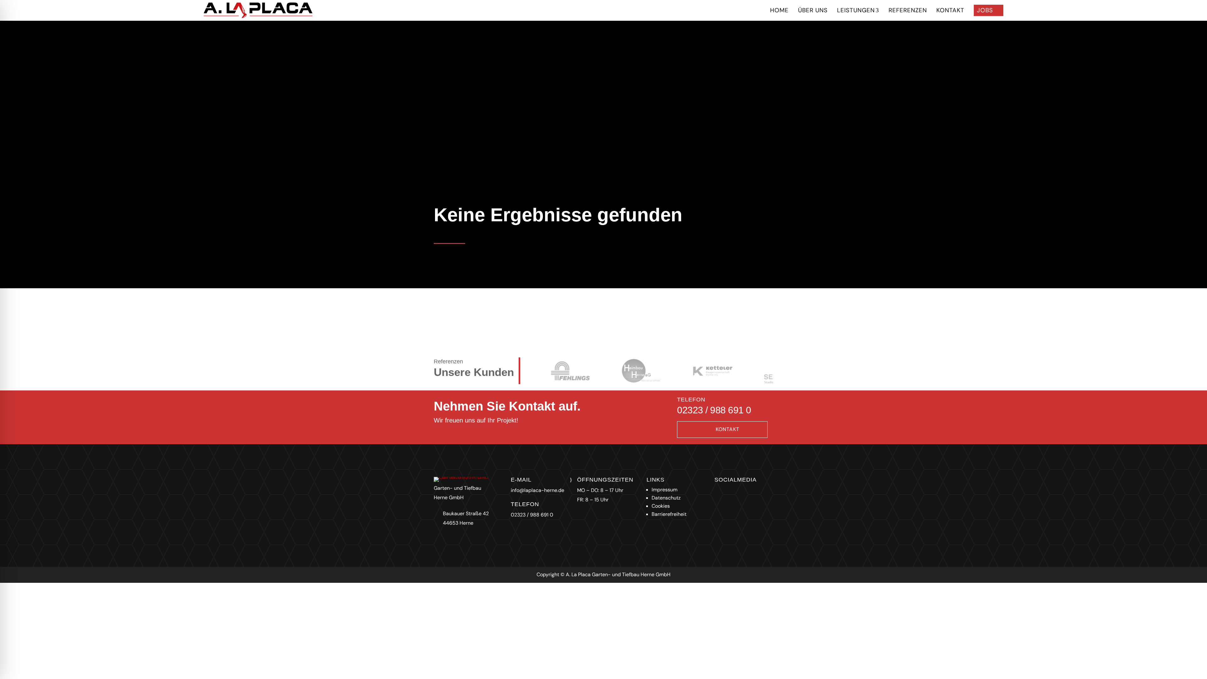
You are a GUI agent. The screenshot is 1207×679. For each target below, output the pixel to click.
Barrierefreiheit (669, 514)
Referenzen (908, 10)
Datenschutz (666, 497)
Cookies (661, 506)
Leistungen (858, 10)
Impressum (664, 489)
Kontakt (950, 10)
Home (779, 10)
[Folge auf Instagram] (718, 492)
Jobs (988, 10)
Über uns (813, 10)
